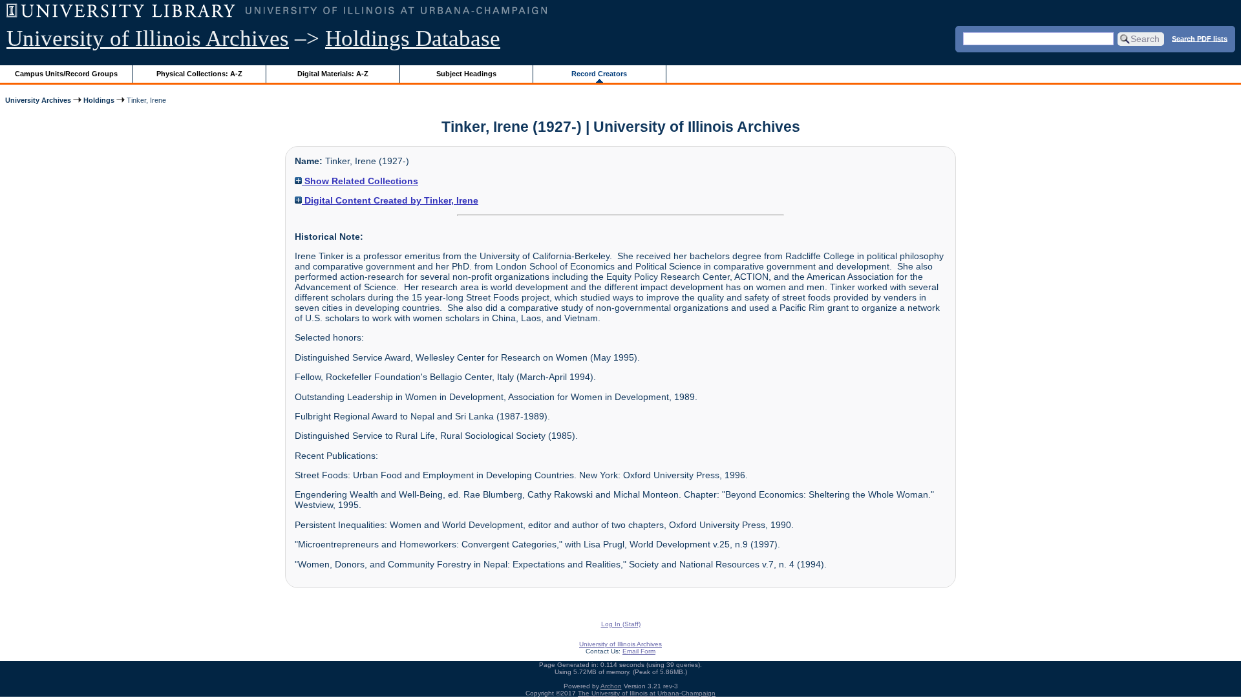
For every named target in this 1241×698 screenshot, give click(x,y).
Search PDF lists (1199, 38)
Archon (611, 686)
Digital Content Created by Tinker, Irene (390, 200)
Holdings (98, 100)
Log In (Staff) (621, 624)
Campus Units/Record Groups (66, 74)
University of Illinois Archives (147, 38)
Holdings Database (412, 38)
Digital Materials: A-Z (332, 74)
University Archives (38, 100)
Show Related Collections (360, 181)
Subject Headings (466, 74)
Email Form (638, 651)
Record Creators (599, 74)
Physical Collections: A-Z (199, 74)
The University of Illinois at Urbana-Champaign (647, 693)
